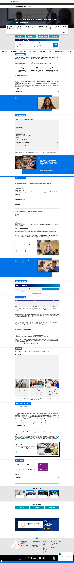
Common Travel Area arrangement (38, 335)
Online (32, 549)
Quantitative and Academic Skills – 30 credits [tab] (23, 142)
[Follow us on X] (53, 541)
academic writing (39, 394)
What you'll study (14, 51)
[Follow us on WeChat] (51, 543)
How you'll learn (23, 51)
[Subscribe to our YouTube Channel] (54, 542)
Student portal (54, 546)
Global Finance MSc (39, 437)
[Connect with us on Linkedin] (57, 542)
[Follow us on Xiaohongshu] (54, 543)
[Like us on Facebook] (51, 542)
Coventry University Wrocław (36, 546)
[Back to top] (37, 538)
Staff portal (53, 547)
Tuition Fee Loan (45, 336)
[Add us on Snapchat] (59, 542)
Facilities (50, 51)
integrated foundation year (36, 293)
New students (45, 541)
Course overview (4, 51)
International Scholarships (47, 324)
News (43, 542)
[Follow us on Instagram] (56, 542)
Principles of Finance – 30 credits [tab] (21, 147)
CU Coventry (34, 542)
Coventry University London (36, 541)
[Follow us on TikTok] (61, 541)
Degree (9, 27)
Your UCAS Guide (54, 36)
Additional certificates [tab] (18, 91)
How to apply (20, 36)
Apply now (39, 46)
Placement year (27, 119)
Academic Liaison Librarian (37, 392)
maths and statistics (33, 395)
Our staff (44, 550)
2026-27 (19, 27)
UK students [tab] (17, 474)
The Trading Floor (19, 389)
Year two (21, 119)
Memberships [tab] (17, 88)
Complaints (44, 552)
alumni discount (26, 438)
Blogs (43, 547)
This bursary (23, 340)
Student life (22, 507)
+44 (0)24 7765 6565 (25, 545)
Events (44, 543)
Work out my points (55, 47)
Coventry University (24, 541)
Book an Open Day (31, 36)
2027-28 (19, 28)
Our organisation (45, 551)
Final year (32, 119)
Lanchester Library (34, 389)
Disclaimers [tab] (17, 482)
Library (44, 546)
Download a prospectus (43, 36)
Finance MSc (26, 437)
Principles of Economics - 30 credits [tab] (21, 139)
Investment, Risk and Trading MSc (48, 437)
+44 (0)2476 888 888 (23, 46)
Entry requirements (32, 51)
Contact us (23, 546)
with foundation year (11, 28)
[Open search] (62, 1)
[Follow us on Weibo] (53, 543)
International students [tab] (18, 477)
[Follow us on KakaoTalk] (57, 543)
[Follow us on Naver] (56, 543)
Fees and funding (42, 51)
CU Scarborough (34, 545)
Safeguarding (45, 549)
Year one (17, 119)
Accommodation (37, 507)
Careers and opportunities (59, 51)
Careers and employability (51, 389)
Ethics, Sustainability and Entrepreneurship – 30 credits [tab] (24, 145)
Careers (44, 548)
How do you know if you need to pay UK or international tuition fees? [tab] (26, 343)
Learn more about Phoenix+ (21, 451)
